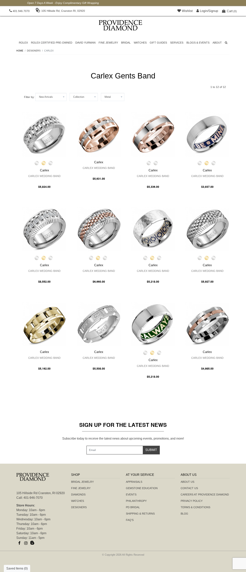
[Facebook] (19, 543)
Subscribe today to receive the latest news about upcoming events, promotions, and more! (123, 438)
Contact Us (189, 488)
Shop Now (167, 2)
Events (131, 494)
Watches (140, 42)
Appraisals (134, 481)
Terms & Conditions (195, 507)
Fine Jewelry (108, 42)
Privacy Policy (192, 500)
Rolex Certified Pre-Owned (51, 42)
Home (19, 50)
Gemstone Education (142, 488)
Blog (184, 513)
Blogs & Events (197, 42)
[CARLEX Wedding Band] (44, 134)
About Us (187, 481)
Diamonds (78, 494)
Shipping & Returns (140, 513)
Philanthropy (136, 500)
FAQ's (130, 519)
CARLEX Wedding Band (44, 176)
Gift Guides (158, 42)
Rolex (23, 42)
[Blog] (32, 543)
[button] (226, 42)
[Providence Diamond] (120, 25)
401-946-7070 (33, 497)
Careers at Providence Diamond (205, 494)
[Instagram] (26, 543)
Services (176, 42)
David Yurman (85, 42)
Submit (151, 450)
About (217, 42)
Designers (79, 507)
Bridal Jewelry (82, 481)
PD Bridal (133, 507)
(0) (232, 11)
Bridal (126, 42)
